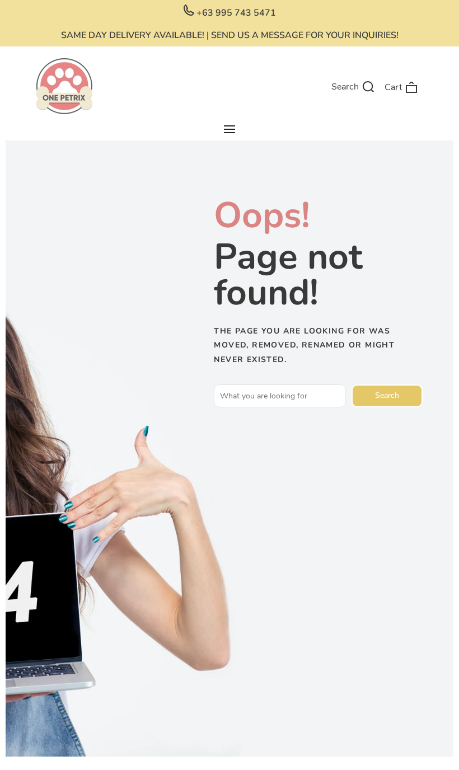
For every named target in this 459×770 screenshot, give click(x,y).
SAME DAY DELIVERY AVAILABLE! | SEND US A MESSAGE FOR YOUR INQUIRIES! (230, 35)
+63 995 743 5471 (235, 13)
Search (387, 395)
